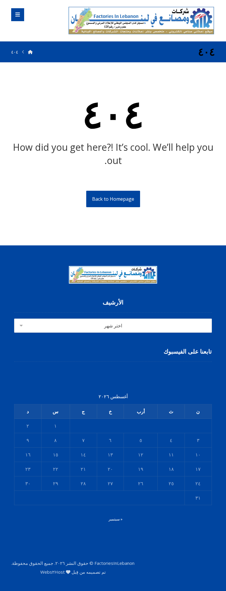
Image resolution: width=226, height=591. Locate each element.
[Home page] (30, 52)
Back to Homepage (113, 199)
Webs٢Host (52, 572)
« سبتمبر (115, 519)
